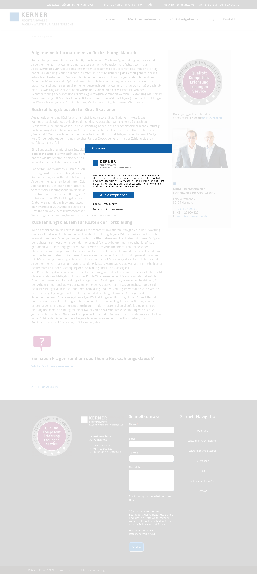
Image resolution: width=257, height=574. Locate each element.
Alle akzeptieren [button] (113, 195)
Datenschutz (101, 209)
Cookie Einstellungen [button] (105, 204)
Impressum (118, 209)
